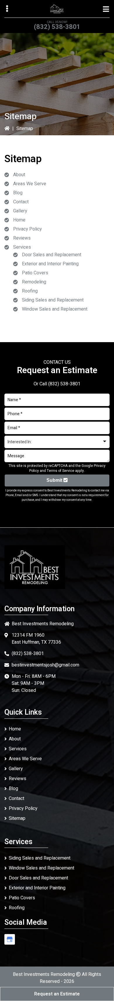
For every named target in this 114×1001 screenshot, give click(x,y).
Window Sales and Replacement (54, 309)
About (19, 174)
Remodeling (34, 281)
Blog (18, 192)
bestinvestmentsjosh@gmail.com (45, 665)
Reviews (22, 238)
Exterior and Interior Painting (50, 263)
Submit (54, 480)
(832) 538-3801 (57, 27)
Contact (21, 201)
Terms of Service (60, 470)
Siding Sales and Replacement (53, 300)
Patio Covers (35, 272)
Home (19, 220)
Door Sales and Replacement (51, 254)
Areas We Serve (29, 183)
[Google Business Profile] (9, 939)
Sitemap (17, 818)
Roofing (30, 291)
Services (22, 247)
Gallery (20, 210)
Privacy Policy (27, 229)
